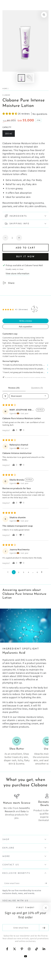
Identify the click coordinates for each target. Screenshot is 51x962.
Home (4, 88)
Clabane (6, 95)
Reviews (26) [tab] (14, 388)
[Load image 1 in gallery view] (21, 78)
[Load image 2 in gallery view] (29, 78)
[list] (25, 751)
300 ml (10, 134)
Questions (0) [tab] (37, 388)
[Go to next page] (42, 572)
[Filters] (5, 396)
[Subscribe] (47, 883)
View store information (17, 273)
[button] (10, 113)
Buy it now (25, 257)
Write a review (25, 320)
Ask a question (25, 326)
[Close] (45, 907)
